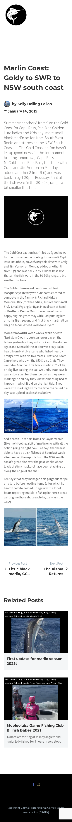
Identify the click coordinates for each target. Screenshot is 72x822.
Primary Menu (64, 15)
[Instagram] (38, 784)
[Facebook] (33, 784)
